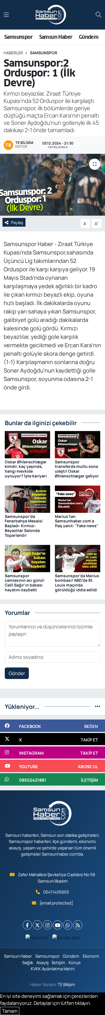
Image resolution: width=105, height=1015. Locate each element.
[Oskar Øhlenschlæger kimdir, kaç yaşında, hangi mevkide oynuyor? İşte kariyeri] (27, 444)
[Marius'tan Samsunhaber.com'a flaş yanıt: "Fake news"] (77, 498)
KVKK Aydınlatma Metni (52, 968)
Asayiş (42, 962)
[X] (37, 925)
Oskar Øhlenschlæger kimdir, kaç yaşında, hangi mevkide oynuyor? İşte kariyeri (26, 469)
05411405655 (56, 892)
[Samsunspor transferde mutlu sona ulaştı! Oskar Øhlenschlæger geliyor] (77, 444)
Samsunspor (18, 37)
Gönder (17, 673)
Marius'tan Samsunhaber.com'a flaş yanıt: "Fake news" (77, 521)
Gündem (88, 37)
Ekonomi (91, 956)
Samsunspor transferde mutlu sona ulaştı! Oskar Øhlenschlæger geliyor (77, 469)
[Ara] (98, 15)
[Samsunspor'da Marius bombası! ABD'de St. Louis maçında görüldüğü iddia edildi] (77, 558)
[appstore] (36, 938)
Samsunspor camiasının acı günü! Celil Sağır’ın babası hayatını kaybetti (25, 582)
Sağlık (27, 962)
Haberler (13, 52)
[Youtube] (57, 925)
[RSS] (77, 925)
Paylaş (17, 222)
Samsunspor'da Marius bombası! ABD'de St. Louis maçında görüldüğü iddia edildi (77, 582)
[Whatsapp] (67, 925)
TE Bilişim (66, 984)
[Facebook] (27, 925)
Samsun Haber (56, 37)
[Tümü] (97, 706)
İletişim (58, 962)
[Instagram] (47, 925)
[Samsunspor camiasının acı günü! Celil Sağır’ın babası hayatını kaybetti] (27, 558)
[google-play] (66, 938)
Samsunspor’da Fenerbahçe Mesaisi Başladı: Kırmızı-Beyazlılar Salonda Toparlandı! (24, 526)
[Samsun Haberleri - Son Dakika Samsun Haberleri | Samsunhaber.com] (51, 15)
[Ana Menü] (6, 15)
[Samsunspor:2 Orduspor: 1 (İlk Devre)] (52, 185)
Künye (75, 962)
